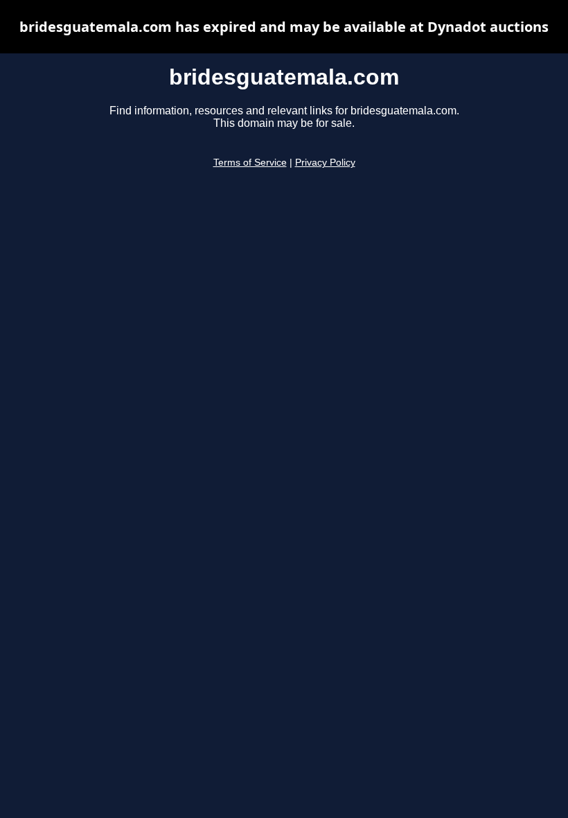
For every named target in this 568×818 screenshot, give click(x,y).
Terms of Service (250, 162)
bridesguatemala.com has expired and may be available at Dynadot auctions (284, 26)
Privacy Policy (325, 162)
